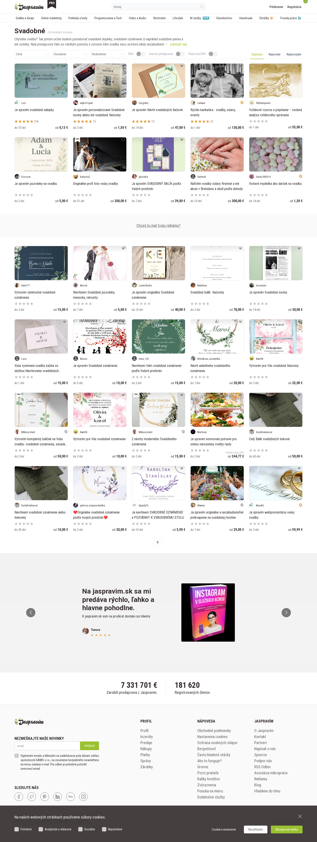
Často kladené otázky (213, 754)
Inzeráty (146, 736)
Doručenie (60, 54)
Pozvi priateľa (207, 773)
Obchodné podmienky (214, 730)
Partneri (260, 742)
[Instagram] (83, 796)
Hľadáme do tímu (267, 791)
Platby (145, 754)
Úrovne (202, 767)
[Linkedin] (57, 796)
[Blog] (70, 796)
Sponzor (260, 754)
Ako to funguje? (209, 761)
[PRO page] (51, 4)
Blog (257, 785)
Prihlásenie (276, 7)
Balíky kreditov (208, 779)
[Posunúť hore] (157, 542)
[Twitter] (31, 796)
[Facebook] (18, 796)
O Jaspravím (263, 730)
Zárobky (146, 767)
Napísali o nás (265, 748)
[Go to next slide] (286, 612)
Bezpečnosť (206, 748)
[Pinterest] (44, 796)
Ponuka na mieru (210, 791)
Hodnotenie (99, 54)
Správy (145, 761)
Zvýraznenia (206, 785)
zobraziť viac (178, 44)
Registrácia (294, 7)
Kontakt (260, 736)
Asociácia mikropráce (271, 773)
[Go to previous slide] (30, 612)
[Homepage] (29, 7)
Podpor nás (263, 761)
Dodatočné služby (211, 797)
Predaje (146, 742)
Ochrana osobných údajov (217, 742)
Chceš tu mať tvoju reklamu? (158, 225)
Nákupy (146, 748)
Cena (19, 54)
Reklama (260, 779)
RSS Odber (262, 767)
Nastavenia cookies (212, 736)
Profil (144, 730)
